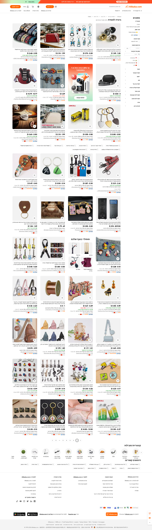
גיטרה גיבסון (91, 468)
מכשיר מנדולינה (134, 464)
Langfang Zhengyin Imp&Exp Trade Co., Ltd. (53, 270)
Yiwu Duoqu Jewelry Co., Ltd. (29, 139)
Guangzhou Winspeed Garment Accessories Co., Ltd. (108, 190)
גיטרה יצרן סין (82, 145)
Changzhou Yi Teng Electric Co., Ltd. (55, 309)
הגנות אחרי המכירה (108, 490)
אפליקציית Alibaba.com (46, 514)
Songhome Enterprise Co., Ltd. (28, 352)
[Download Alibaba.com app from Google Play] (19, 514)
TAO (90, 522)
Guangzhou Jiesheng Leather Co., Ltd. (110, 99)
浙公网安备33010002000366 (104, 527)
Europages (101, 522)
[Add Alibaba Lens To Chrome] (112, 514)
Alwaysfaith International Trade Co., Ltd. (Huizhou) (24, 187)
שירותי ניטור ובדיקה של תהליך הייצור (103, 494)
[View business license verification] (92, 527)
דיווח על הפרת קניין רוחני (55, 494)
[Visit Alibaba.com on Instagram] (24, 501)
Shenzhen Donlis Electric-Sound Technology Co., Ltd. (108, 58)
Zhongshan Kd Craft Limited (57, 187)
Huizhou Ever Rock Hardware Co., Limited (109, 311)
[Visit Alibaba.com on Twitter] (28, 501)
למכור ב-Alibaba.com (30, 480)
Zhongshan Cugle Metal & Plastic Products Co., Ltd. (24, 270)
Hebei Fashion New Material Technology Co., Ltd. (24, 99)
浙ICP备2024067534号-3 (121, 527)
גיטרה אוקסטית (103, 468)
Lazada (76, 522)
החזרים (59, 490)
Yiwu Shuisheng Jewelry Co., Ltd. (112, 139)
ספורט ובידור (111, 16)
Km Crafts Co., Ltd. (88, 312)
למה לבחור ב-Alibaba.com (131, 480)
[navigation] (132, 229)
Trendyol (94, 522)
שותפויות (33, 494)
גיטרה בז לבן (107, 464)
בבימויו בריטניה (70, 145)
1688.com (58, 522)
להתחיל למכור (32, 484)
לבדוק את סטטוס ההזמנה (29, 487)
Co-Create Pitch (133, 484)
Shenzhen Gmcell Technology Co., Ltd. (82, 138)
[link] (149, 513)
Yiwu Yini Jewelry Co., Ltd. (114, 393)
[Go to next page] (52, 440)
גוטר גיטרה (34, 464)
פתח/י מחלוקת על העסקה (54, 487)
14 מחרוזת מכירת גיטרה (78, 464)
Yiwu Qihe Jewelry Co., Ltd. (57, 99)
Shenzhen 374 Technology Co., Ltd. (83, 393)
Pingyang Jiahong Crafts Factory (84, 230)
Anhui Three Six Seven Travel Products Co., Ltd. (108, 352)
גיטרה (121, 468)
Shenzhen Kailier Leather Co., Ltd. (28, 231)
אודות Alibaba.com (133, 477)
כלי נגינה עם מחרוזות (120, 464)
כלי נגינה (103, 16)
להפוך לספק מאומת (30, 490)
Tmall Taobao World (67, 522)
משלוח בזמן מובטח (108, 487)
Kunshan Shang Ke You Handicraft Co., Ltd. (109, 270)
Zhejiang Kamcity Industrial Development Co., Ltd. (24, 311)
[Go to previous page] (80, 440)
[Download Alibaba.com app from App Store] (32, 514)
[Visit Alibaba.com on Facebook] (35, 501)
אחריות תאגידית (134, 487)
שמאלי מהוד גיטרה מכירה (43, 145)
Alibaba (119, 16)
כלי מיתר (96, 16)
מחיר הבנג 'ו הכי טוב (96, 145)
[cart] (32, 7)
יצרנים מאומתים (82, 480)
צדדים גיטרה (93, 149)
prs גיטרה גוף (58, 145)
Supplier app (72, 514)
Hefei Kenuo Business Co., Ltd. (84, 353)
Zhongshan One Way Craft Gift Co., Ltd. (82, 187)
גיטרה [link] (89, 16)
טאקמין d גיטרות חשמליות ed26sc (110, 149)
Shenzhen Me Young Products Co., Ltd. (54, 353)
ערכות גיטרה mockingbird (79, 149)
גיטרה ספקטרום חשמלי (26, 145)
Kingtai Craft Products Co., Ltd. (56, 393)
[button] (56, 7)
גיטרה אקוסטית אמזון (133, 468)
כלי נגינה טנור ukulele (62, 464)
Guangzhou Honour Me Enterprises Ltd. (54, 138)
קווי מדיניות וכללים (108, 497)
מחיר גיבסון (24, 464)
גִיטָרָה (113, 468)
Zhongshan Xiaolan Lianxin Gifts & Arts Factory (80, 57)
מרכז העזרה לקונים (56, 480)
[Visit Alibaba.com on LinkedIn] (31, 501)
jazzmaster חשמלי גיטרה (112, 145)
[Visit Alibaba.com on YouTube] (21, 501)
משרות (136, 490)
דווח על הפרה (57, 497)
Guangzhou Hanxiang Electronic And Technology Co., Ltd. (108, 230)
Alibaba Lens (129, 514)
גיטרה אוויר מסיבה (78, 468)
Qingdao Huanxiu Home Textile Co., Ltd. (54, 230)
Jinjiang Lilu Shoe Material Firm (28, 393)
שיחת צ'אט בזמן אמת (55, 484)
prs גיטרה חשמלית (94, 464)
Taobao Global (83, 522)
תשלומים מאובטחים (107, 480)
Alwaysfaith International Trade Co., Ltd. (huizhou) (24, 58)
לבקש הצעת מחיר (82, 484)
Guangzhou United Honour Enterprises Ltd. (53, 57)
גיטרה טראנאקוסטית (47, 464)
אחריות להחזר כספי (108, 484)
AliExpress (51, 522)
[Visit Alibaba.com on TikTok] (17, 501)
